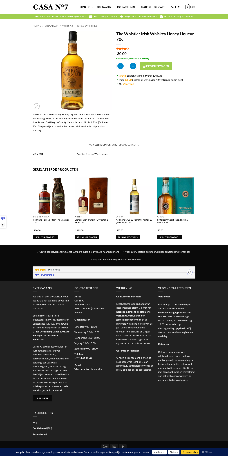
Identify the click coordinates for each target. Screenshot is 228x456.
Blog (35, 422)
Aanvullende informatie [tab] (103, 145)
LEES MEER (42, 398)
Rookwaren (104, 7)
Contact (159, 7)
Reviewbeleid (40, 434)
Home (37, 25)
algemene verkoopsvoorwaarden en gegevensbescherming (133, 315)
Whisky (67, 25)
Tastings (146, 7)
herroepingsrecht (126, 311)
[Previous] (32, 207)
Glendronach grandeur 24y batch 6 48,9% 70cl (91, 221)
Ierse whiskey (87, 25)
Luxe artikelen (126, 7)
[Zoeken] (172, 7)
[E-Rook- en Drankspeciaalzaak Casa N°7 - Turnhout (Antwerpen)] (50, 7)
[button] (178, 7)
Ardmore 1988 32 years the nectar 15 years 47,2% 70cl (134, 221)
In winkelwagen (157, 66)
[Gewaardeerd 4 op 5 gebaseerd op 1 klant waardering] (155, 48)
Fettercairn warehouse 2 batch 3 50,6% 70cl (172, 221)
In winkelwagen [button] (47, 237)
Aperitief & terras (85, 154)
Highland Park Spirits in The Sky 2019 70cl (51, 221)
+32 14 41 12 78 (83, 357)
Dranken (85, 7)
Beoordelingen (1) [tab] (129, 145)
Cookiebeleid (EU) (42, 428)
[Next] (194, 207)
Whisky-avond (101, 154)
